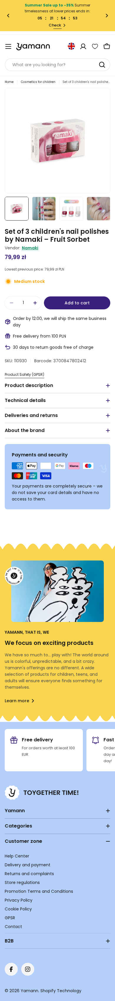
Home (9, 82)
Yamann (29, 991)
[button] (8, 15)
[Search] (102, 64)
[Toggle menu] (8, 46)
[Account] (83, 46)
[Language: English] (71, 46)
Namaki (30, 248)
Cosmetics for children (38, 82)
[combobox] (57, 64)
